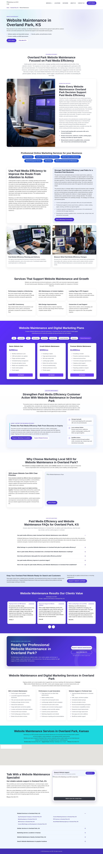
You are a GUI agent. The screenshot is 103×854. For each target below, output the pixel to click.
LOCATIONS (57, 3)
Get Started (21, 375)
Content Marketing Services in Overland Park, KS (65, 816)
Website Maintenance (85, 338)
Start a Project (52, 502)
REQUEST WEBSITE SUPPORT (77, 581)
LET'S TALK (91, 3)
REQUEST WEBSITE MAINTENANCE (81, 647)
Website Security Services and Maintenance (66, 160)
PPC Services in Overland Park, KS (61, 819)
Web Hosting (48, 160)
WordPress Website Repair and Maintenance (47, 156)
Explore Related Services (41, 438)
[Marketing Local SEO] (13, 3)
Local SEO (21, 338)
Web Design (35, 338)
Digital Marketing (28, 156)
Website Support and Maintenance (70, 156)
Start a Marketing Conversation (64, 219)
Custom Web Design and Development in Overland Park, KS (32, 824)
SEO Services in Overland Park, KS (26, 821)
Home (8, 7)
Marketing (44, 338)
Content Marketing (64, 338)
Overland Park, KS (14, 7)
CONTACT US (81, 3)
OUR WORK (65, 3)
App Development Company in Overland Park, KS (29, 816)
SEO (14, 338)
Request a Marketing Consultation (21, 438)
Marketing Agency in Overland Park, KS (27, 819)
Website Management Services (33, 160)
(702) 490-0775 (22, 40)
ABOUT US (73, 3)
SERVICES (48, 3)
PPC (28, 338)
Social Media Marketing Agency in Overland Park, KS (65, 821)
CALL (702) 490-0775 (81, 652)
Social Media (53, 338)
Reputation (74, 338)
